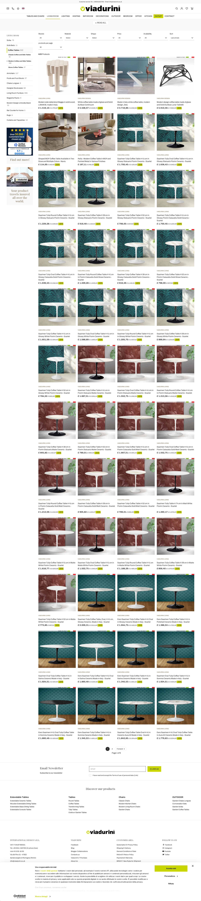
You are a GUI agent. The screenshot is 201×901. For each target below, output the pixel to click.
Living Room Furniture (17, 93)
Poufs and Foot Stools (17, 78)
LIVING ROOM (53, 16)
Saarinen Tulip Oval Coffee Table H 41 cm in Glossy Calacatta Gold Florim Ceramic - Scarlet (56, 277)
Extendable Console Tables (20, 810)
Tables (72, 797)
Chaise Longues (14, 83)
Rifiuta (171, 884)
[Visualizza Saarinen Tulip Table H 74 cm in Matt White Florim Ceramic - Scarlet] (188, 464)
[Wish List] (69, 68)
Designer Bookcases (16, 88)
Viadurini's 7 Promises (79, 858)
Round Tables (74, 801)
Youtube (167, 851)
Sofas (10, 40)
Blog (72, 848)
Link (135, 775)
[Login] (182, 8)
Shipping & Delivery (124, 848)
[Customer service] (13, 8)
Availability (148, 34)
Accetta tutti (171, 868)
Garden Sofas (177, 807)
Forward (120, 749)
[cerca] (176, 8)
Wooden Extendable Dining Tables (23, 804)
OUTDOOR (116, 16)
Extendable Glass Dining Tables (22, 807)
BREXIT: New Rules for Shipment (129, 861)
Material (68, 34)
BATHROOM (88, 16)
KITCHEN (148, 16)
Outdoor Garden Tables (78, 812)
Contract (169, 16)
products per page (46, 43)
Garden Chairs (124, 810)
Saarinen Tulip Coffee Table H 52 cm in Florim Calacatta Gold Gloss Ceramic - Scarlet (173, 277)
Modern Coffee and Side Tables (19, 62)
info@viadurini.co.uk (17, 861)
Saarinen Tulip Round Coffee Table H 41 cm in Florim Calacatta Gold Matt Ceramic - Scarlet (56, 506)
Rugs (10, 115)
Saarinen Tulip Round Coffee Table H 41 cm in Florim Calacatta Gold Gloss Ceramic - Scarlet (96, 277)
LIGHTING (65, 16)
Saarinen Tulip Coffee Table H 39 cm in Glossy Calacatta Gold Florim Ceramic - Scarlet (133, 277)
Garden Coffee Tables (180, 810)
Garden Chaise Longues (181, 801)
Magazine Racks (14, 98)
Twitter (167, 854)
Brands (41, 34)
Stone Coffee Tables (16, 67)
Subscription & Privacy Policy (127, 845)
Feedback (74, 845)
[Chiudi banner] (193, 866)
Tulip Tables (73, 810)
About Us (74, 861)
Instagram (168, 848)
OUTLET (158, 16)
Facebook (168, 845)
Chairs (122, 797)
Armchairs (12, 73)
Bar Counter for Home (16, 110)
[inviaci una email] (8, 8)
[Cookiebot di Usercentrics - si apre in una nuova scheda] (20, 896)
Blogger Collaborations (79, 851)
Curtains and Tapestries (17, 120)
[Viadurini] (100, 8)
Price (119, 34)
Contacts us (75, 854)
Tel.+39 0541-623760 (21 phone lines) (24, 848)
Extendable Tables (19, 797)
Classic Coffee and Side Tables (19, 56)
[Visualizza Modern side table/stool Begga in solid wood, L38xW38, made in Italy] (69, 62)
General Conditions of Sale (126, 851)
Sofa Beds (12, 45)
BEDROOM (127, 16)
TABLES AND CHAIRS (35, 16)
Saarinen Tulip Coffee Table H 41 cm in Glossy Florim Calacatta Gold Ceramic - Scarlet (173, 218)
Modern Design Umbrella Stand (19, 104)
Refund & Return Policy (125, 854)
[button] (51, 38)
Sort (171, 34)
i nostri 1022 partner (48, 871)
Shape (93, 34)
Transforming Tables (76, 807)
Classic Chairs (124, 801)
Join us (155, 769)
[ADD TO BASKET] (109, 62)
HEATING (76, 16)
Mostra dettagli (41, 896)
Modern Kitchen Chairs (127, 804)
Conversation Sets (179, 804)
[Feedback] (18, 8)
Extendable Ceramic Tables (20, 801)
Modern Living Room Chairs (129, 807)
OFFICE (138, 16)
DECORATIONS (102, 16)
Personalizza (169, 876)
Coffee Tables (15, 50)
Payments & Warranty (124, 858)
